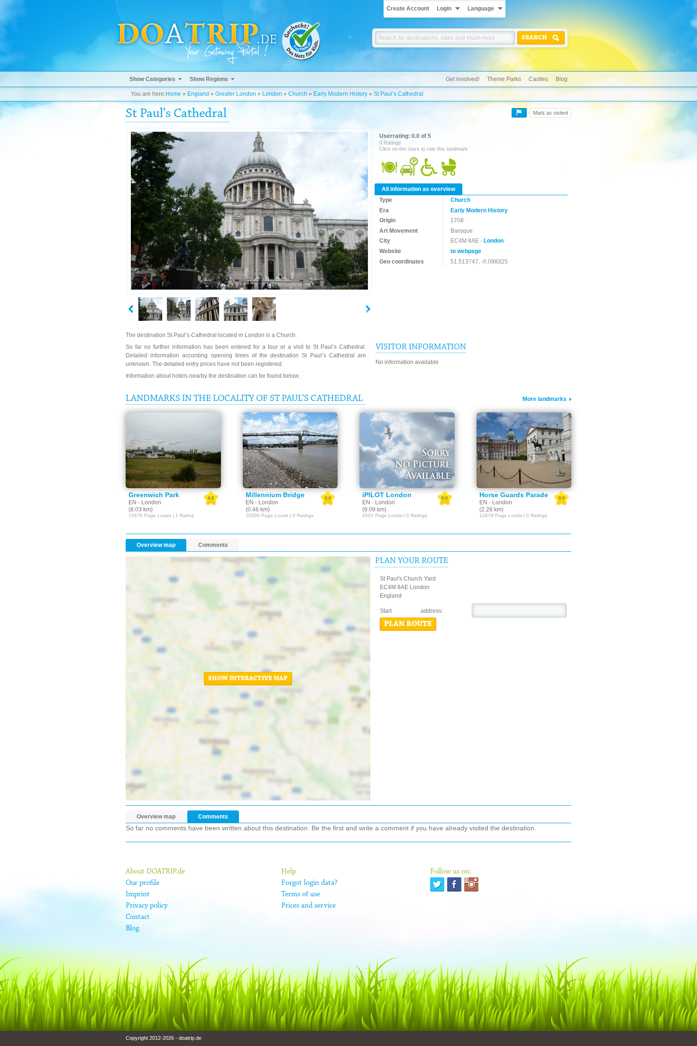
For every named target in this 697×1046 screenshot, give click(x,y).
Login (444, 8)
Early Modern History (340, 94)
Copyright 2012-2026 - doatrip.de (164, 1038)
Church (297, 94)
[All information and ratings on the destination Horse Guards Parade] (524, 450)
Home (173, 94)
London (272, 94)
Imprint (138, 894)
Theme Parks (504, 79)
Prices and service (308, 906)
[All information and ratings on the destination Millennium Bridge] (290, 450)
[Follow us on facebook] (454, 884)
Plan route (408, 624)
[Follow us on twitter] (437, 884)
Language (481, 8)
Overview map (156, 545)
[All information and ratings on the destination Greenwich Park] (173, 450)
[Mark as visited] (519, 113)
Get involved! (462, 79)
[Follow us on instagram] (471, 884)
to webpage (465, 251)
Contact (138, 917)
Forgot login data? (309, 883)
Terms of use (300, 894)
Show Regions (209, 79)
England (198, 94)
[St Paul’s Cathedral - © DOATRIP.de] (178, 309)
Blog (562, 79)
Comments (213, 545)
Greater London (235, 94)
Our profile (142, 883)
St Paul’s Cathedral (398, 94)
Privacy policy (146, 906)
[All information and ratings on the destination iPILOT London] (407, 450)
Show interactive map (248, 678)
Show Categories (152, 79)
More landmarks (545, 399)
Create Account (407, 8)
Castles (538, 79)
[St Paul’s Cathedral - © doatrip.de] (249, 211)
